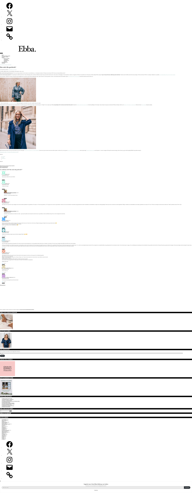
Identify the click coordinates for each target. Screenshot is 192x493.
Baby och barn (4, 420)
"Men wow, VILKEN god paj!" (7, 400)
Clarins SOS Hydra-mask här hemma (73, 150)
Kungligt (3, 429)
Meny (1, 53)
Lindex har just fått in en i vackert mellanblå (32, 150)
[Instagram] (9, 24)
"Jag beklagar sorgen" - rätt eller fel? (8, 399)
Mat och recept (4, 431)
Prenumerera (187, 487)
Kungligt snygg (6, 60)
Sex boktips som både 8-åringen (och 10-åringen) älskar (11, 401)
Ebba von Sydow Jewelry (6, 55)
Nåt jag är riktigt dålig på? (4, 166)
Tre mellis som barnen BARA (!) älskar (8, 403)
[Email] (9, 32)
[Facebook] (9, 9)
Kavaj (5, 165)
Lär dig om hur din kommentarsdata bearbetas (27, 309)
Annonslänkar (2, 64)
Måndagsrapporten (5, 432)
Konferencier (4, 428)
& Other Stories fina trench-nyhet (82, 104)
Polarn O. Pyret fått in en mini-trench (130, 104)
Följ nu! (2, 355)
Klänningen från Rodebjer (6, 406)
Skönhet (3, 436)
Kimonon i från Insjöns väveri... (7, 404)
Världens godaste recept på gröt (7, 398)
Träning (3, 438)
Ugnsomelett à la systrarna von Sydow (8, 405)
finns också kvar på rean (12, 103)
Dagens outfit (7, 64)
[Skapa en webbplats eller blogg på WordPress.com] (0, 481)
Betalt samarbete (4, 422)
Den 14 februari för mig (4, 167)
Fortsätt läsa (96, 490)
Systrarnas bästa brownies (6, 402)
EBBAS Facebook (5, 413)
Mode (10, 64)
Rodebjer (13, 165)
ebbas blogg (4, 424)
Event (3, 425)
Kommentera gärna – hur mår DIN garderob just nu (9, 152)
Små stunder (6, 59)
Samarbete (3, 434)
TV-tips (3, 439)
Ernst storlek (144, 104)
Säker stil (5, 61)
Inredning (3, 427)
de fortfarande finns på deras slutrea (73, 76)
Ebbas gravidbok (6, 58)
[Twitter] (9, 455)
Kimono (7, 165)
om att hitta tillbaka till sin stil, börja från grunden (167, 74)
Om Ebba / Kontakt (5, 56)
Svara (3, 189)
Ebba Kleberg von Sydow (12, 69)
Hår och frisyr (4, 426)
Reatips (10, 165)
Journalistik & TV (5, 62)
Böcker (3, 57)
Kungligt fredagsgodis (5, 430)
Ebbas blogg (2, 165)
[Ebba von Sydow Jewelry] (9, 478)
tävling (3, 437)
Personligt (3, 433)
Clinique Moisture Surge (90, 150)
